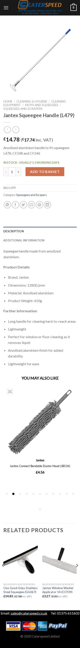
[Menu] (6, 7)
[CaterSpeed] (40, 8)
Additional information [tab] (24, 240)
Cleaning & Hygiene (31, 101)
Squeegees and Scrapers (23, 109)
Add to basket (45, 171)
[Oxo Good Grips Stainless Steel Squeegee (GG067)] (20, 559)
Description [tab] (13, 231)
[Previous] (3, 574)
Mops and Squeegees (41, 105)
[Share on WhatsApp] (7, 204)
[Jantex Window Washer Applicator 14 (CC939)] (59, 559)
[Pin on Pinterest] (39, 204)
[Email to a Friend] (31, 204)
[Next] (77, 574)
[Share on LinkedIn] (47, 204)
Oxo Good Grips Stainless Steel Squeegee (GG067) (20, 590)
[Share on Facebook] (15, 204)
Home (7, 101)
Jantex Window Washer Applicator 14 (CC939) (58, 590)
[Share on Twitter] (23, 204)
